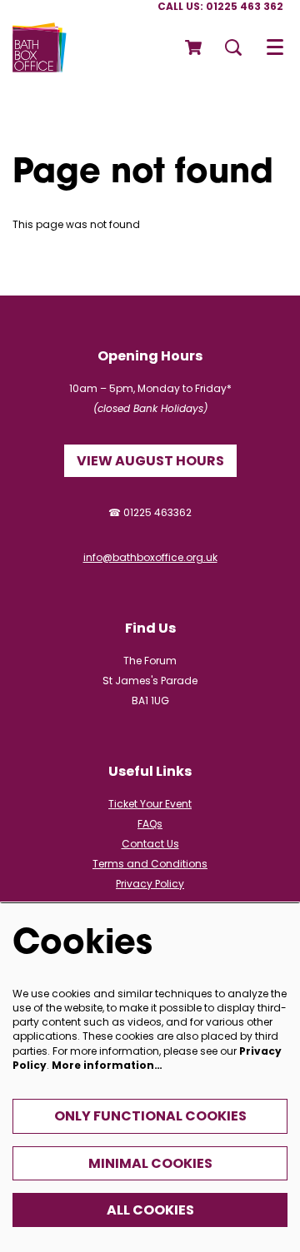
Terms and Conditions (150, 864)
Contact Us (150, 844)
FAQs (150, 824)
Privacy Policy (150, 884)
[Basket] (194, 47)
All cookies (150, 1210)
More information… (107, 1065)
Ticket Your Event (150, 804)
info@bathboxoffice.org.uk (150, 557)
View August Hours (150, 460)
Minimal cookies (150, 1163)
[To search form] (233, 47)
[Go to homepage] (39, 47)
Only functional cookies (150, 1115)
